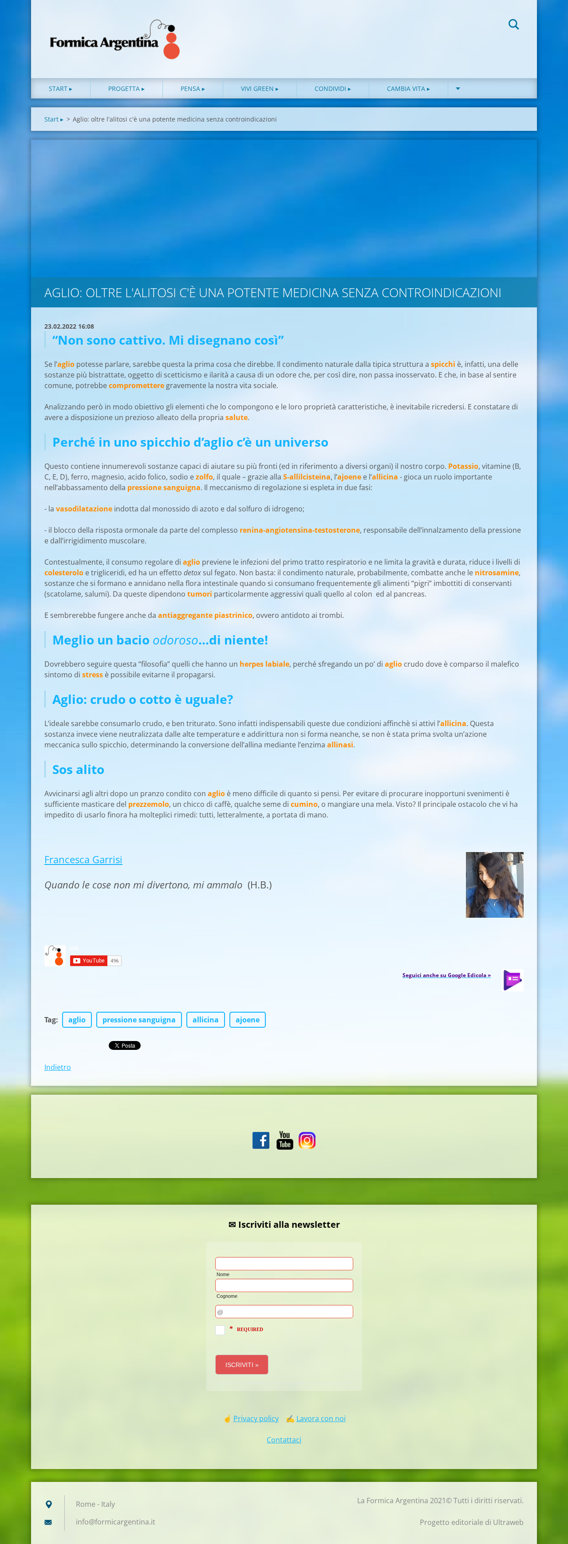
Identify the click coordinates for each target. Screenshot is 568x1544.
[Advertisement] (284, 206)
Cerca (514, 26)
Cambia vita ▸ (408, 88)
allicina (206, 1020)
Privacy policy (256, 1418)
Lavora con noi (321, 1418)
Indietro (57, 1067)
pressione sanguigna (139, 1020)
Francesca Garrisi (83, 859)
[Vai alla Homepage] (115, 30)
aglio (77, 1020)
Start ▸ (60, 88)
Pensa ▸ (193, 88)
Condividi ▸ (333, 88)
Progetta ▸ (126, 88)
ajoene (248, 1020)
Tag (50, 1020)
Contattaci (284, 1440)
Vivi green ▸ (260, 88)
